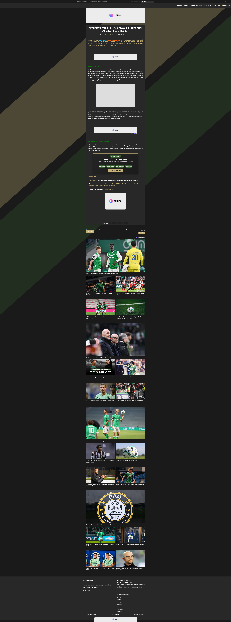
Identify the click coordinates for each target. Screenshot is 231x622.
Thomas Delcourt (120, 597)
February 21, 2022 (108, 189)
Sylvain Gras (119, 601)
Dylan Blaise (119, 611)
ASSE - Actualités (126, 34)
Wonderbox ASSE (94, 587)
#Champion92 (92, 176)
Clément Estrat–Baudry (121, 606)
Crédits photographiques (138, 614)
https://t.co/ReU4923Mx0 (113, 183)
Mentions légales (93, 1)
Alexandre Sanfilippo (110, 34)
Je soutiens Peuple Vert (115, 170)
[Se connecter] (225, 1)
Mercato (186, 5)
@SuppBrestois (93, 185)
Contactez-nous (216, 5)
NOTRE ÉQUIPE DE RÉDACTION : (123, 594)
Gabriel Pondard (120, 609)
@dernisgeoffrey (94, 180)
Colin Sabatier (119, 607)
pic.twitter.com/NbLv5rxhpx (108, 185)
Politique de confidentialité (82, 1)
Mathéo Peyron (119, 604)
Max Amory (119, 599)
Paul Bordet (119, 602)
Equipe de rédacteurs (102, 1)
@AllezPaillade (122, 183)
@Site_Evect (137, 183)
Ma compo (179, 5)
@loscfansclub (130, 183)
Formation (192, 5)
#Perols (99, 185)
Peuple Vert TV (207, 5)
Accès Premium (226, 5)
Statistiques (199, 5)
